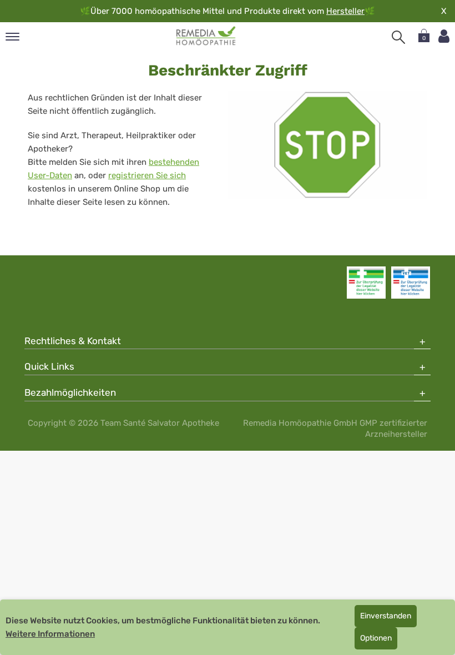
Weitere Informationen (50, 634)
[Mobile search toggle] (398, 37)
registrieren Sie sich (147, 175)
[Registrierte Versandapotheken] (366, 282)
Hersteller (345, 11)
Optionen (376, 638)
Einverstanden (385, 616)
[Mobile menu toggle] (12, 37)
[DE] (206, 36)
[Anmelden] (443, 36)
